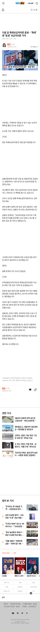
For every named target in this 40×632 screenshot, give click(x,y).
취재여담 (20, 587)
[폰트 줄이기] (31, 10)
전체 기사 (6, 582)
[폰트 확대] (36, 10)
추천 (14, 553)
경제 (20, 582)
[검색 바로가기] (37, 3)
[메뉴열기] (3, 3)
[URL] (35, 389)
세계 (6, 587)
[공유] (3, 10)
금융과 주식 (6, 591)
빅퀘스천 (20, 591)
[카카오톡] (30, 389)
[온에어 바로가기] (31, 3)
